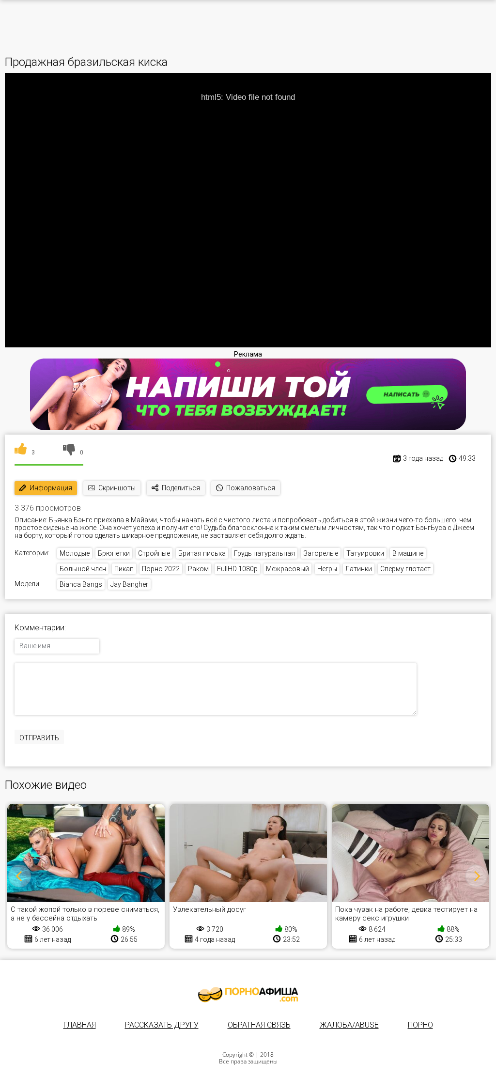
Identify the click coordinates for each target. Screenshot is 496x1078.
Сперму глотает (405, 569)
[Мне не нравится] (69, 452)
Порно (420, 1025)
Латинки (358, 569)
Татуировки (365, 553)
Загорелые (320, 553)
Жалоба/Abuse (349, 1025)
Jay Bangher (129, 584)
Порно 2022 (161, 569)
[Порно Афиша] (248, 994)
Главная (79, 1025)
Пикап (124, 569)
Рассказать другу (162, 1025)
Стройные (154, 553)
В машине (407, 553)
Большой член (83, 569)
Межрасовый (287, 569)
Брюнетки (114, 553)
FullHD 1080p (237, 569)
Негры (327, 569)
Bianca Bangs (81, 584)
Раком (198, 569)
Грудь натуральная (264, 553)
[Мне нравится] (21, 452)
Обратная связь (259, 1025)
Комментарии (39, 628)
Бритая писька (202, 553)
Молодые (75, 553)
